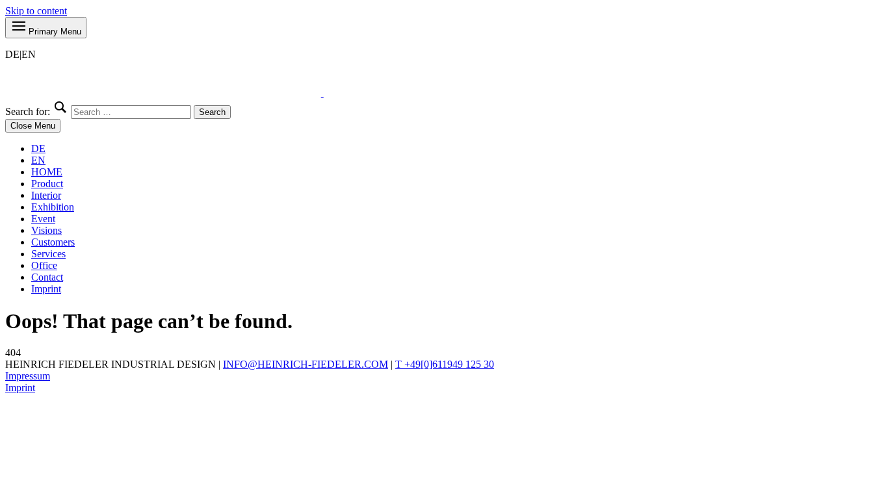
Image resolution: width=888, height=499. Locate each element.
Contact (47, 277)
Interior (46, 195)
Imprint (46, 288)
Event (43, 218)
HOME (46, 171)
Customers (53, 242)
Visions (46, 230)
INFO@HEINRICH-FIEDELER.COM (305, 364)
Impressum (27, 375)
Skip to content (36, 10)
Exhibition (52, 206)
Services (48, 253)
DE (38, 148)
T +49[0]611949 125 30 (444, 364)
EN (38, 160)
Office (44, 265)
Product (47, 183)
